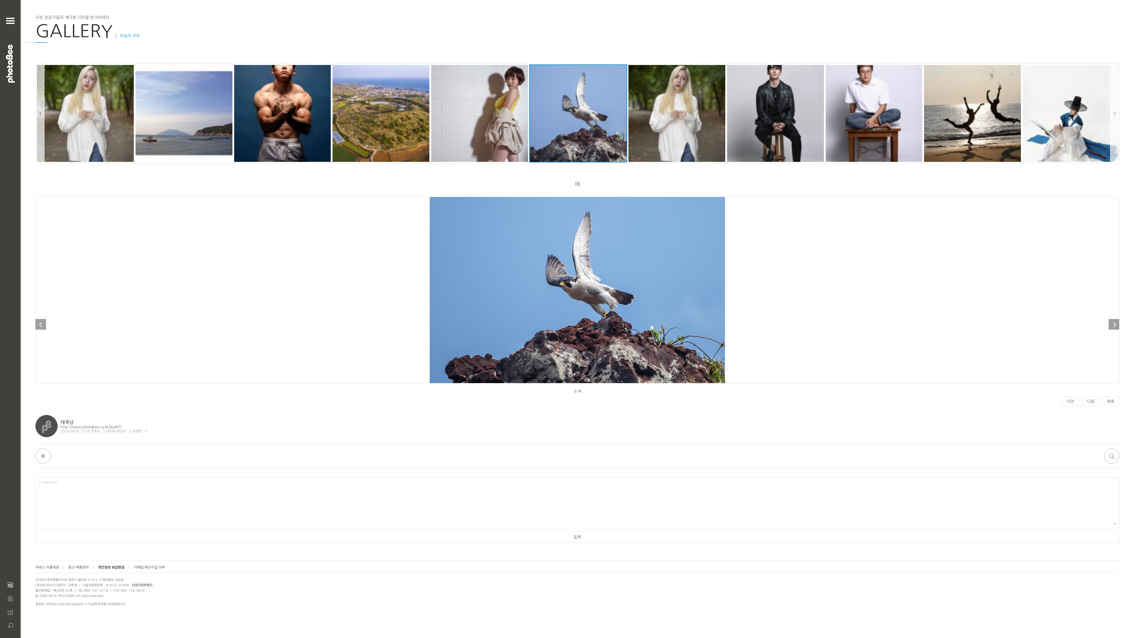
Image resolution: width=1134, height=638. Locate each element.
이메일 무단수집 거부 (149, 567)
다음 (1090, 401)
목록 (1111, 401)
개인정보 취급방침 (111, 567)
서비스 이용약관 (47, 567)
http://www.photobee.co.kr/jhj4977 (91, 427)
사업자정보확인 (142, 585)
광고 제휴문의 (78, 567)
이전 (1070, 401)
